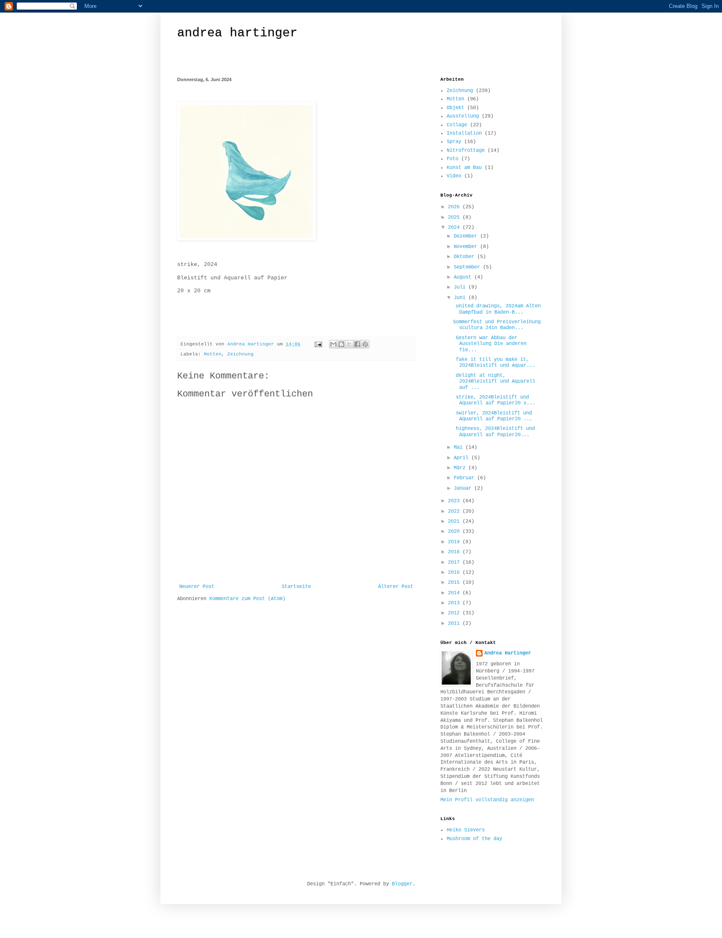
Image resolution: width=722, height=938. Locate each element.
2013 (455, 603)
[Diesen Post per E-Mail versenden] (333, 344)
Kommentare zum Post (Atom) (247, 599)
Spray (454, 142)
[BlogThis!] (341, 344)
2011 (455, 623)
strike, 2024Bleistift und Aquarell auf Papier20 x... (494, 400)
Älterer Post (395, 587)
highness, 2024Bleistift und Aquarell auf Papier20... (494, 431)
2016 (455, 572)
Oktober (465, 257)
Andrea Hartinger (507, 653)
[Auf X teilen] (349, 344)
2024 (455, 227)
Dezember (467, 236)
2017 (455, 562)
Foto (452, 159)
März (461, 468)
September (468, 267)
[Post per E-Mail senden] (319, 344)
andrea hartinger (237, 33)
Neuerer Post (196, 587)
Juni (461, 298)
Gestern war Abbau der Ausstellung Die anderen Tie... (489, 344)
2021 (455, 521)
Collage (457, 125)
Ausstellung (463, 116)
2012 (455, 613)
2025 (455, 217)
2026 (455, 207)
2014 (455, 593)
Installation (464, 133)
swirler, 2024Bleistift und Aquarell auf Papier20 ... (492, 416)
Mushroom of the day (474, 839)
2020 (455, 531)
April (462, 458)
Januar (464, 488)
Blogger (402, 884)
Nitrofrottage (466, 150)
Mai (459, 447)
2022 (455, 511)
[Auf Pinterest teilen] (365, 344)
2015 (455, 582)
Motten (212, 354)
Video (454, 176)
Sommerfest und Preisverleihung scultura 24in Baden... (497, 325)
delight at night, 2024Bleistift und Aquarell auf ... (494, 382)
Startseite (296, 587)
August (464, 277)
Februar (465, 478)
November (467, 247)
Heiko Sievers (466, 830)
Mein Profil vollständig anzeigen (487, 800)
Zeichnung (240, 354)
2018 (455, 552)
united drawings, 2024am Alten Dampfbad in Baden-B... (497, 309)
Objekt (455, 108)
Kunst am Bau (464, 168)
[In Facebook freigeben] (357, 344)
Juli (461, 287)
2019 (455, 542)
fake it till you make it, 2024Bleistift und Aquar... (494, 362)
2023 (455, 501)
